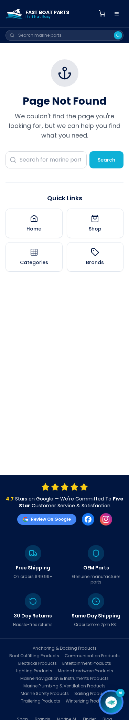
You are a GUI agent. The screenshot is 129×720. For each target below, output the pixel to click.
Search (106, 159)
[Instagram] (106, 519)
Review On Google (51, 519)
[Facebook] (88, 519)
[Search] (118, 35)
